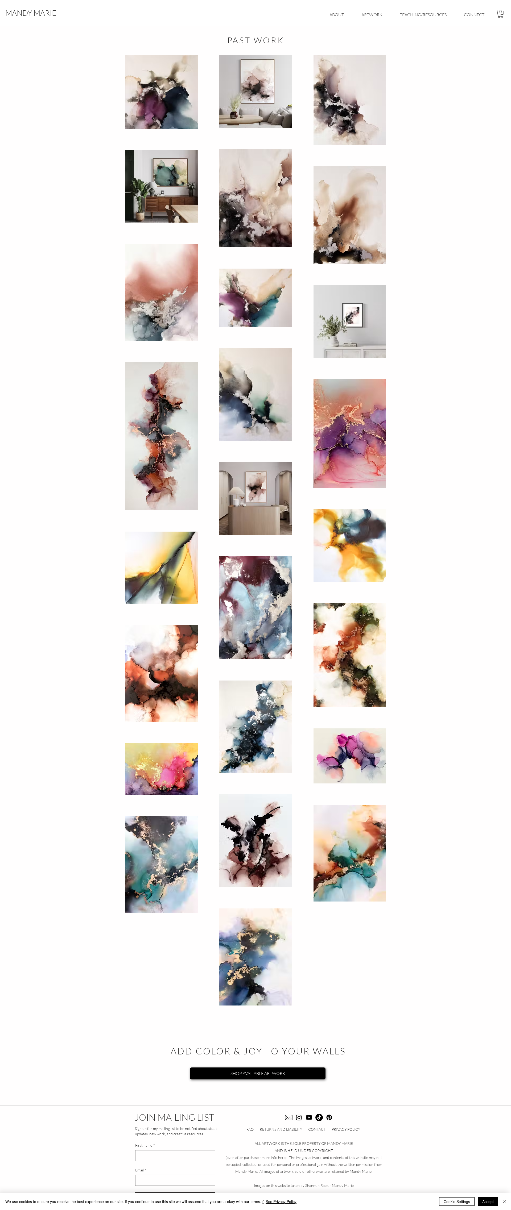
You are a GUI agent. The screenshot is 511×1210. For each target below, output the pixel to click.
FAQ (250, 1129)
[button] (500, 14)
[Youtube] (309, 1117)
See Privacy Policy (281, 1201)
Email (140, 1170)
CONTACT (317, 1129)
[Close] (504, 1201)
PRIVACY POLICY (346, 1129)
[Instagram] (299, 1117)
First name (145, 1145)
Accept (488, 1201)
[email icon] (288, 1117)
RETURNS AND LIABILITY (281, 1129)
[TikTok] (319, 1117)
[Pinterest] (329, 1117)
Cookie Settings (457, 1201)
